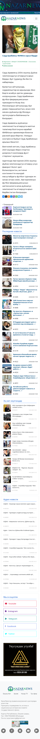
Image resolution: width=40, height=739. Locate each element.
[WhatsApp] (16, 196)
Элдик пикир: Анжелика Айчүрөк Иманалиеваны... (22, 442)
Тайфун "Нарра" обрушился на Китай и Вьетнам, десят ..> (25, 291)
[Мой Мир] (11, 196)
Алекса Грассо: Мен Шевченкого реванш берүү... (22, 433)
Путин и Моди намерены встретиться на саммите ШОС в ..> (25, 248)
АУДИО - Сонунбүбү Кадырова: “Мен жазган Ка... (24, 486)
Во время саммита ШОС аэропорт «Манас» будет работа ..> (22, 367)
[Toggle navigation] (36, 18)
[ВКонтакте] (3, 196)
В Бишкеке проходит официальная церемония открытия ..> (23, 259)
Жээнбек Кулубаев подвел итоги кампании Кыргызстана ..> (25, 345)
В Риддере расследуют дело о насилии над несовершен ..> (24, 323)
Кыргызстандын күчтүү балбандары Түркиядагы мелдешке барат (23, 209)
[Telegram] (22, 196)
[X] (6, 196)
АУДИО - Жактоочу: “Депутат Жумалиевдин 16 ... (18, 566)
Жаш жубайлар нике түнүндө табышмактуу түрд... (21, 424)
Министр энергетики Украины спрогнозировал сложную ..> (25, 237)
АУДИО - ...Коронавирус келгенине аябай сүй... (18, 574)
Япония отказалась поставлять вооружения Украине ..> (25, 269)
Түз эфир (34, 694)
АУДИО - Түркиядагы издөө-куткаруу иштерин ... (19, 513)
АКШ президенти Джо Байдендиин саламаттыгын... (23, 406)
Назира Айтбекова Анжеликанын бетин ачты (23, 460)
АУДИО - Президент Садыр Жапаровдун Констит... (19, 539)
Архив (16, 694)
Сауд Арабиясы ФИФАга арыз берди (19, 56)
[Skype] (19, 196)
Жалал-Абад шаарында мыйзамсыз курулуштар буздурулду (23, 222)
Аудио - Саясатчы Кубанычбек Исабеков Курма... (19, 530)
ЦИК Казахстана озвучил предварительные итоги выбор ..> (23, 302)
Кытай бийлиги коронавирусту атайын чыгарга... (22, 477)
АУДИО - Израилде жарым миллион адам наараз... (19, 504)
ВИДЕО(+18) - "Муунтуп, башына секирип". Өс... (22, 469)
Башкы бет (7, 694)
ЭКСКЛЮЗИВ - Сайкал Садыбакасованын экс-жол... (21, 451)
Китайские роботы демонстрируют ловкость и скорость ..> (24, 389)
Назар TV (24, 694)
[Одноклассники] (9, 196)
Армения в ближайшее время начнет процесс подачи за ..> (25, 355)
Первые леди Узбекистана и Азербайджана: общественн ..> (25, 377)
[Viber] (14, 196)
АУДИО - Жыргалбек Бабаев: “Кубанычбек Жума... (19, 557)
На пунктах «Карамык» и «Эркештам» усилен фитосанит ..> (23, 313)
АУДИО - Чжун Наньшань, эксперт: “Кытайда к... (19, 583)
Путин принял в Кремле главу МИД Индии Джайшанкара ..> (25, 280)
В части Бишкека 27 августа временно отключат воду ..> (24, 334)
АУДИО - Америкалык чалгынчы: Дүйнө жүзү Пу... (19, 521)
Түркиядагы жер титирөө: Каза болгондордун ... (22, 415)
